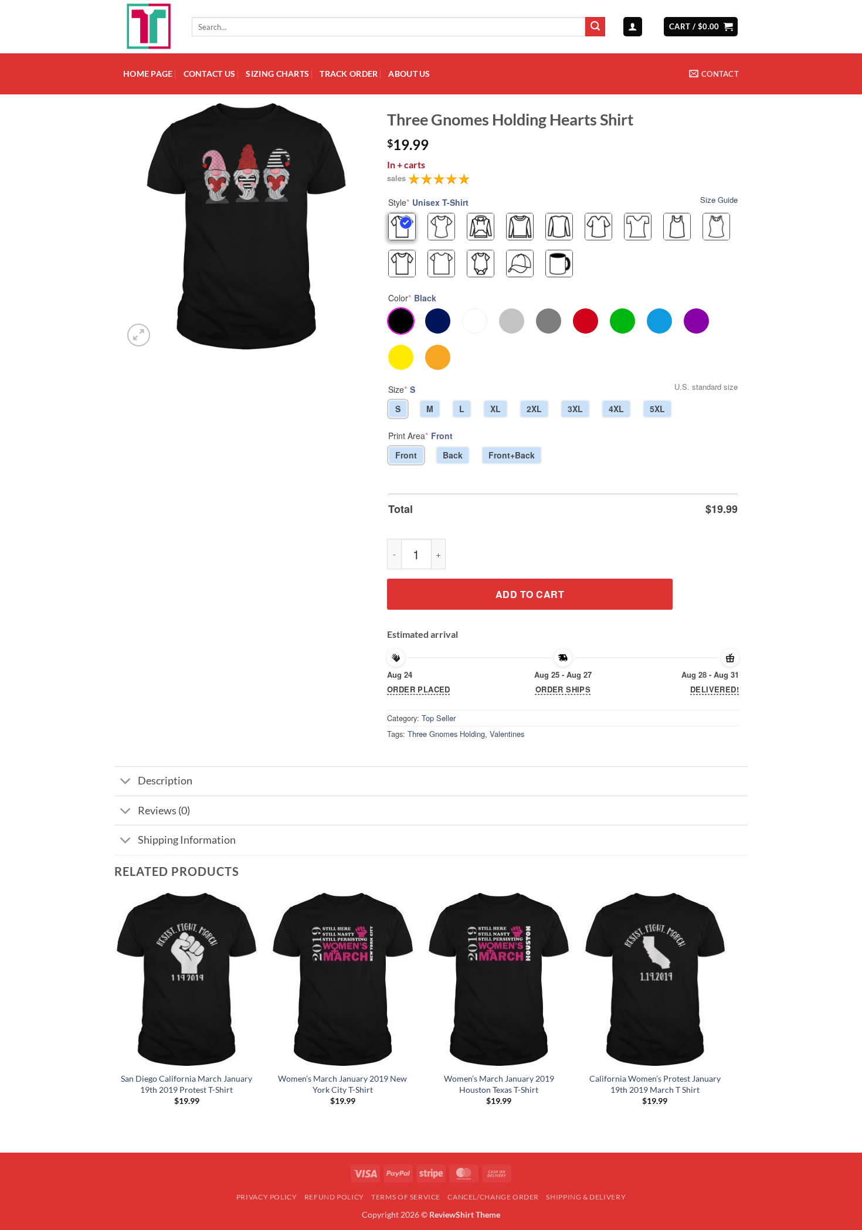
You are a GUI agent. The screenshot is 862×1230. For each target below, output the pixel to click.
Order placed (418, 689)
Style (428, 202)
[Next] (726, 1010)
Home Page (148, 74)
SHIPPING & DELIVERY (586, 1196)
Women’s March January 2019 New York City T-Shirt (342, 1084)
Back (453, 455)
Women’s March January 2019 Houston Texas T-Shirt (499, 1084)
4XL (616, 408)
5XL (657, 408)
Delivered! (714, 689)
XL (495, 408)
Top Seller (439, 717)
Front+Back (511, 455)
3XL (575, 408)
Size (401, 389)
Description (165, 780)
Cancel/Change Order (493, 1196)
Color (412, 298)
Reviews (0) (164, 810)
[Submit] (595, 27)
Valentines (507, 733)
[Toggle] (125, 782)
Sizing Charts (277, 74)
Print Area (420, 435)
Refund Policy (334, 1196)
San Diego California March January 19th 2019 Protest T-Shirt (186, 1084)
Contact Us (210, 74)
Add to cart (530, 594)
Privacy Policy (266, 1196)
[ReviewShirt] (148, 26)
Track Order (349, 74)
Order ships (562, 689)
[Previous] (115, 1010)
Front (406, 455)
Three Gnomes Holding (446, 733)
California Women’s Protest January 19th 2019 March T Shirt (655, 1084)
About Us (409, 74)
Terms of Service (405, 1196)
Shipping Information (187, 840)
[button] (632, 26)
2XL (534, 408)
